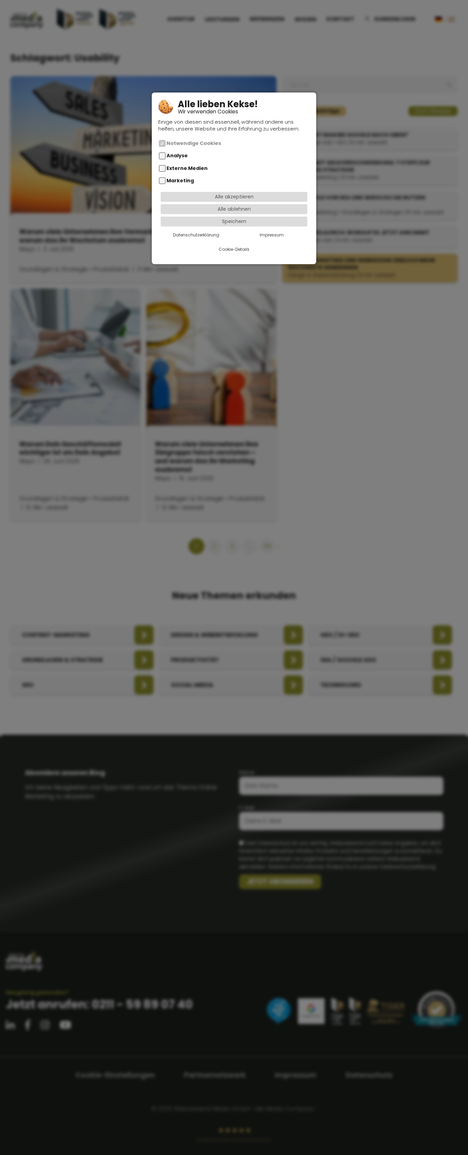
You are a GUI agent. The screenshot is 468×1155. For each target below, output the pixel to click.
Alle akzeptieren (234, 196)
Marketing (180, 180)
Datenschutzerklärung (196, 234)
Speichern (234, 221)
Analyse (177, 155)
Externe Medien (187, 167)
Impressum (272, 234)
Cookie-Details (234, 249)
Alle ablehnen (234, 208)
